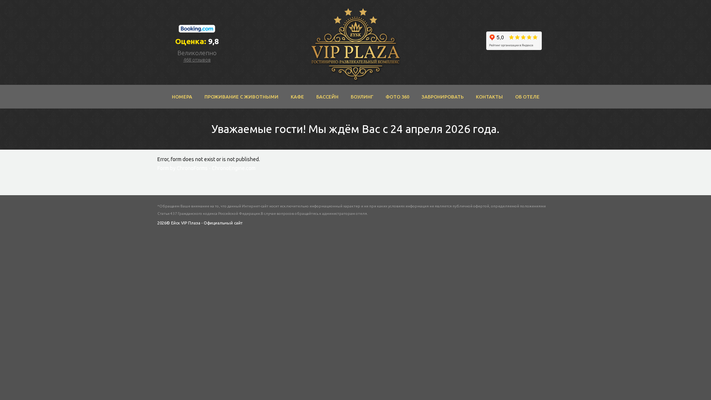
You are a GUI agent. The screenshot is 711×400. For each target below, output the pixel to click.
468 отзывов (197, 59)
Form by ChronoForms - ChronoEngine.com (206, 168)
